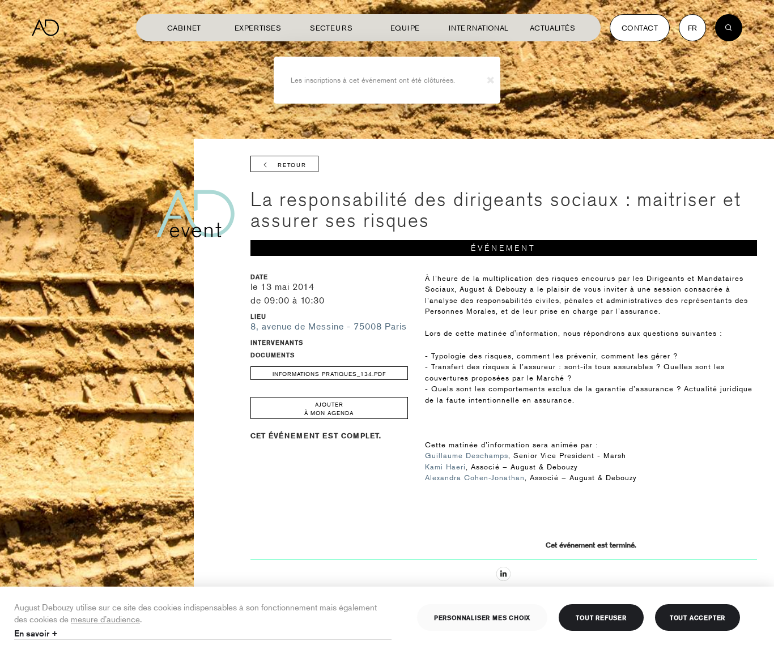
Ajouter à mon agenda (329, 408)
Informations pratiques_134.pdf (329, 373)
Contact (640, 27)
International (479, 27)
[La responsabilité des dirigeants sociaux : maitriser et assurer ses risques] (503, 574)
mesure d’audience (105, 618)
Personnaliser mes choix (482, 617)
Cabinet (184, 27)
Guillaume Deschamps (466, 455)
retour (292, 164)
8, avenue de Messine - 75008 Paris (328, 326)
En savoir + (36, 633)
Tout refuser (601, 617)
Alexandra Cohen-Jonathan (475, 477)
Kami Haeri (445, 466)
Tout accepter (697, 617)
